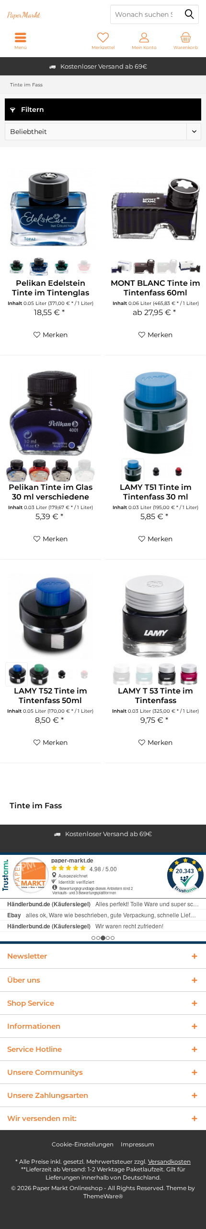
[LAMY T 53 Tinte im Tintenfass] (155, 616)
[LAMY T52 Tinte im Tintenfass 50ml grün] (39, 674)
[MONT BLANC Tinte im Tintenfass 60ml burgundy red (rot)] (144, 267)
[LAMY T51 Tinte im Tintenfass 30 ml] (155, 413)
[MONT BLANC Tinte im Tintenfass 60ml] (155, 209)
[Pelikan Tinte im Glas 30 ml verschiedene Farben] (50, 413)
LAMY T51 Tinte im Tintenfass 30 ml (156, 492)
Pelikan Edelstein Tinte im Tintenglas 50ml (50, 288)
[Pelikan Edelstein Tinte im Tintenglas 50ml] (50, 209)
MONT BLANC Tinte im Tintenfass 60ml (155, 288)
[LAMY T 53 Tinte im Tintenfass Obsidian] (167, 674)
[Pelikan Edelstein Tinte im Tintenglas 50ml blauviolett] (39, 267)
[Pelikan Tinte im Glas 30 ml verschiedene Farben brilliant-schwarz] (61, 471)
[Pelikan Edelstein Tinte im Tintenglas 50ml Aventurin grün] (16, 267)
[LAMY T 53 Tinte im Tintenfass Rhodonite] (189, 674)
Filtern (31, 109)
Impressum (137, 1144)
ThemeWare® (103, 1196)
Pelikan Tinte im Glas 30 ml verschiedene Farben (50, 492)
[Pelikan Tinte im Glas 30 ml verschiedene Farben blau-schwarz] (16, 471)
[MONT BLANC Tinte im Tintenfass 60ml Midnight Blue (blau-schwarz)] (189, 267)
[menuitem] (185, 41)
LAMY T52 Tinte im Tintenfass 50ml (50, 695)
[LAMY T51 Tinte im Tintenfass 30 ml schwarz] (155, 471)
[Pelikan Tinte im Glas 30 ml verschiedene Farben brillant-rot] (39, 471)
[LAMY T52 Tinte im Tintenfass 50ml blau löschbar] (16, 674)
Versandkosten (169, 1161)
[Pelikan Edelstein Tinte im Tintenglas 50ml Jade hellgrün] (61, 267)
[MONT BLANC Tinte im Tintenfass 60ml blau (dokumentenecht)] (121, 267)
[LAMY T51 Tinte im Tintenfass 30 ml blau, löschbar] (133, 471)
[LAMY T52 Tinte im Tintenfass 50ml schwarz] (61, 674)
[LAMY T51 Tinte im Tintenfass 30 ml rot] (178, 471)
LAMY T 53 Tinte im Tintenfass (155, 695)
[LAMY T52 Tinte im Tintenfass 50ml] (50, 616)
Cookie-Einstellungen (83, 1144)
